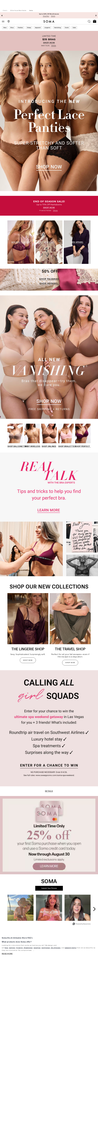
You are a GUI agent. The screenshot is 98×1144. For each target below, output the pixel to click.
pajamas (37, 948)
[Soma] (49, 21)
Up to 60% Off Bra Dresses (49, 14)
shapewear (28, 948)
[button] (94, 21)
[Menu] (3, 21)
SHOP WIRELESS (32, 446)
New (4, 27)
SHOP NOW (49, 42)
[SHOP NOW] (49, 41)
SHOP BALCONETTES (18, 446)
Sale (74, 27)
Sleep (29, 27)
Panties (20, 27)
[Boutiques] (8, 21)
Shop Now (46, 16)
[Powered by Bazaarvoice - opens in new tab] (82, 924)
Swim (67, 27)
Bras (12, 27)
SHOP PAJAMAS (49, 279)
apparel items (70, 948)
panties (12, 948)
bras (6, 948)
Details (49, 791)
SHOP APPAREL (49, 283)
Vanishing (57, 27)
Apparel (38, 27)
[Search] (89, 21)
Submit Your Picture (49, 888)
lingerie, (19, 948)
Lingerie (47, 27)
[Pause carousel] (96, 15)
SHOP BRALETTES (67, 446)
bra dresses (55, 948)
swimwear (45, 948)
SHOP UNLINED (49, 446)
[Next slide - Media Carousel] (94, 909)
